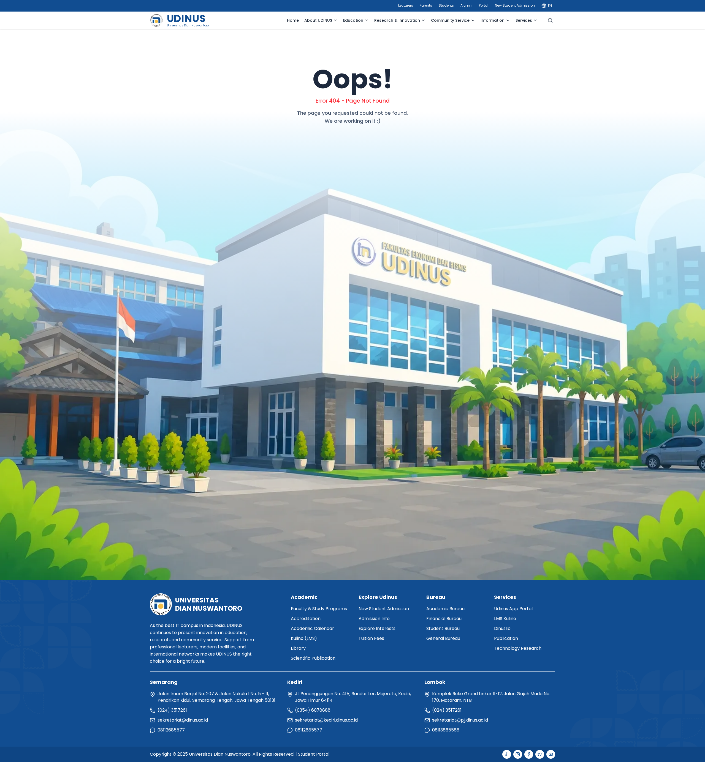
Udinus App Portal (513, 608)
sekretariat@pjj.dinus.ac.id (460, 720)
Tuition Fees (371, 638)
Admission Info (374, 618)
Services (524, 20)
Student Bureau (443, 628)
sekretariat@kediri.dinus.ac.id (326, 720)
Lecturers (405, 5)
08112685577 (171, 730)
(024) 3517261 (172, 710)
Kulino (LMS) (304, 638)
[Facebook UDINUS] (528, 754)
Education (353, 20)
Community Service (450, 20)
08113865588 (445, 730)
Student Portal (313, 754)
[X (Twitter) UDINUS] (539, 754)
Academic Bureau (445, 608)
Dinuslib (502, 628)
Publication (506, 638)
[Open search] (550, 20)
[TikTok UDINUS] (506, 754)
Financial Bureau (444, 618)
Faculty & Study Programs (319, 608)
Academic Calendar (312, 628)
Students (446, 5)
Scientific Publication (313, 658)
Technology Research (517, 648)
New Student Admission (515, 5)
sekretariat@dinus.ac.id (183, 720)
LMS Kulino (505, 618)
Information (493, 20)
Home (293, 20)
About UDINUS (318, 20)
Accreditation (306, 618)
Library (298, 648)
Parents (426, 5)
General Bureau (443, 638)
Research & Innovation (397, 20)
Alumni (466, 5)
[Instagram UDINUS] (517, 754)
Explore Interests (377, 628)
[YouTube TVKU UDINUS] (550, 754)
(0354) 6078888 (312, 710)
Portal (483, 5)
